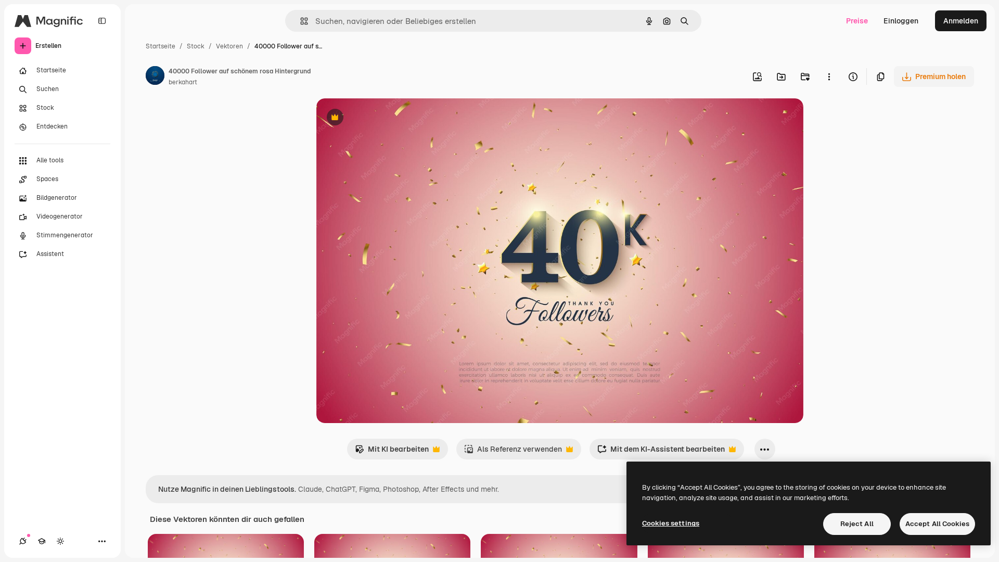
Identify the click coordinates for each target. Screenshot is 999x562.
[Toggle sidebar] (102, 20)
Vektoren (229, 46)
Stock (195, 46)
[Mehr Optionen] (828, 76)
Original (383, 118)
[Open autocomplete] (300, 21)
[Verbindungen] (23, 541)
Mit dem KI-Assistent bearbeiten (661, 451)
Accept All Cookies (937, 523)
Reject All (857, 523)
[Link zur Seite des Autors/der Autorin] (155, 77)
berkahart (183, 82)
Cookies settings (670, 523)
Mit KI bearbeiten (392, 451)
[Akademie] (41, 541)
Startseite (160, 46)
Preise (857, 20)
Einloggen (900, 20)
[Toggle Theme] (60, 541)
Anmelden (960, 20)
